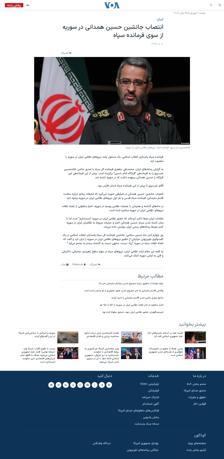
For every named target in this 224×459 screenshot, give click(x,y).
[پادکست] (58, 385)
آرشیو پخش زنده (196, 450)
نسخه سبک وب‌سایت (146, 424)
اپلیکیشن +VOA (149, 384)
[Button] (66, 53)
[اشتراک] (51, 385)
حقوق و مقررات (197, 397)
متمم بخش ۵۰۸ (196, 384)
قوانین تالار (199, 404)
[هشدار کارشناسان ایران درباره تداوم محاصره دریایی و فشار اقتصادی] (131, 337)
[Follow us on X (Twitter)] (95, 385)
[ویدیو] (27, 5)
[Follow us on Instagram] (80, 385)
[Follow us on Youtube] (87, 385)
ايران (160, 19)
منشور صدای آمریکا (195, 391)
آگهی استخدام (151, 404)
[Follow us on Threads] (73, 385)
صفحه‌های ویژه (197, 443)
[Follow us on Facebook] (109, 385)
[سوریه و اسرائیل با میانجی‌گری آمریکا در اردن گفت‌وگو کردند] (67, 337)
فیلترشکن (153, 391)
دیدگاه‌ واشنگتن (102, 443)
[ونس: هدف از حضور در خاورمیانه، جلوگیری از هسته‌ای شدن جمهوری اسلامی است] (195, 353)
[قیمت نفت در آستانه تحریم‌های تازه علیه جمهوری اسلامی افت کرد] (195, 337)
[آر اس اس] (66, 385)
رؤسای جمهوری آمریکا (145, 443)
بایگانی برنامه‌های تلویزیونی (142, 450)
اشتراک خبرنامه (150, 397)
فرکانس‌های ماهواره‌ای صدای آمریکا (138, 411)
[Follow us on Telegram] (102, 385)
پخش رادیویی (151, 417)
